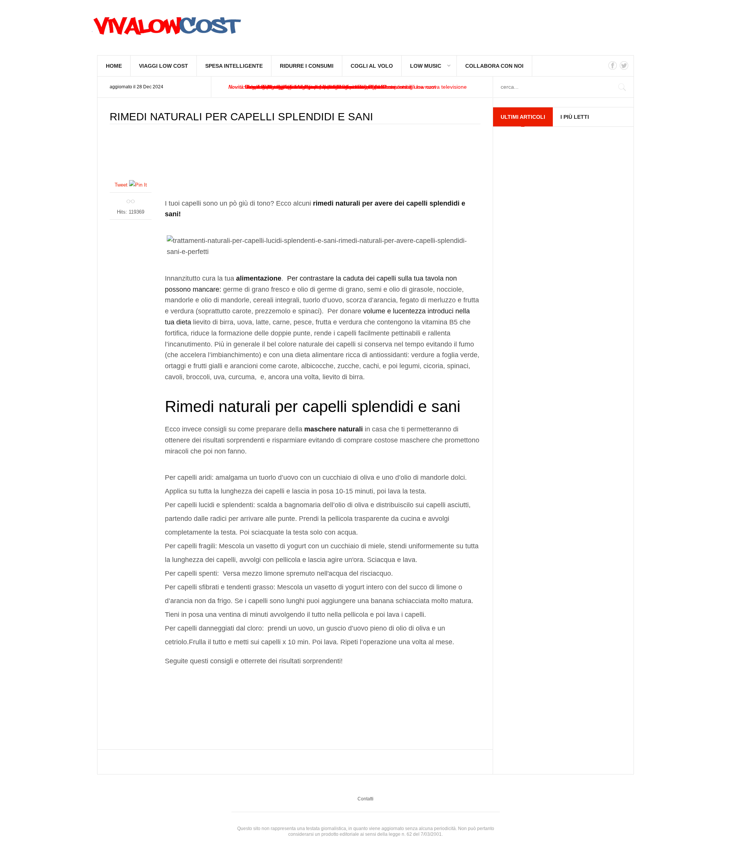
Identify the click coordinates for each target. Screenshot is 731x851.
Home (114, 66)
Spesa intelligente (234, 66)
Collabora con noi (494, 66)
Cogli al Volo (372, 66)
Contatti (365, 799)
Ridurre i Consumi (307, 66)
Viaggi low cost (163, 66)
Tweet (121, 185)
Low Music (425, 66)
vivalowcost (165, 28)
